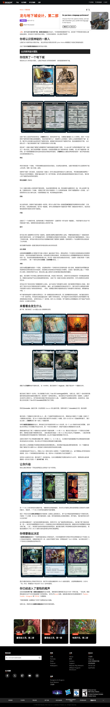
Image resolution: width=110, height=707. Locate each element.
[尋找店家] (40, 658)
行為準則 (23, 700)
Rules (52, 661)
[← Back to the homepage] (8, 2)
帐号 (106, 2)
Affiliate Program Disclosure (74, 669)
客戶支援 (47, 700)
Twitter (85, 594)
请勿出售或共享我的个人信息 (71, 700)
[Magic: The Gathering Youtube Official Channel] (30, 676)
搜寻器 (91, 2)
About (71, 657)
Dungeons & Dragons (57, 680)
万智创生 (27, 10)
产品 (17, 2)
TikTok (37, 596)
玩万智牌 (23, 2)
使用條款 (10, 700)
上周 (21, 32)
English (72, 26)
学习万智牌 (32, 2)
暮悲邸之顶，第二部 (27, 639)
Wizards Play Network (76, 665)
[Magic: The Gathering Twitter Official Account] (15, 676)
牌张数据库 (99, 2)
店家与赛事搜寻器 (93, 661)
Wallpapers (53, 665)
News (21, 10)
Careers (71, 661)
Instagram (29, 596)
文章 (39, 2)
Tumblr (22, 596)
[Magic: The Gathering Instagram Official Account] (37, 676)
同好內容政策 (59, 700)
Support (72, 663)
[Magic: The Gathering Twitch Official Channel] (22, 676)
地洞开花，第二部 (83, 639)
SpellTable (91, 668)
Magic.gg (91, 659)
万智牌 (90, 657)
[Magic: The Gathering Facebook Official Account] (7, 676)
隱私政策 (35, 700)
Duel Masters (54, 682)
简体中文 (66, 26)
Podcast (52, 663)
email (56, 594)
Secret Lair (91, 665)
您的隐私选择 (83, 700)
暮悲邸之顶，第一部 (55, 639)
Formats (53, 659)
